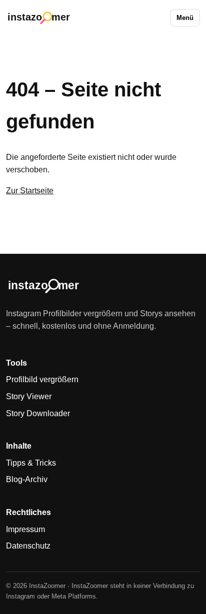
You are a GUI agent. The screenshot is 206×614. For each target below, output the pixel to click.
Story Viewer (29, 396)
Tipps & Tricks (31, 463)
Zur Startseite (30, 190)
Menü (185, 17)
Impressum (25, 529)
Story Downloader (38, 413)
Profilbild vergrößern (42, 379)
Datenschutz (28, 546)
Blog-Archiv (27, 479)
